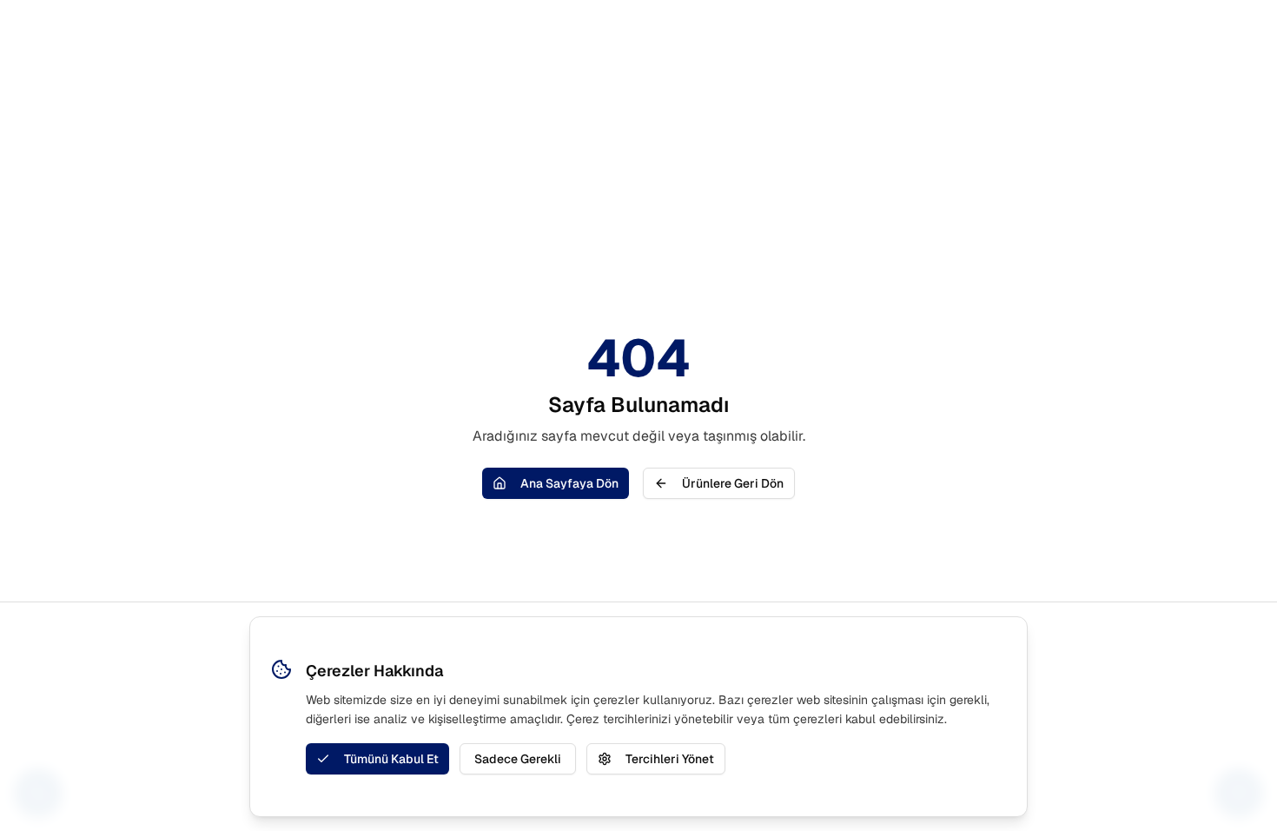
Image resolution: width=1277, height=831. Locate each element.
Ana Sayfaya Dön (569, 483)
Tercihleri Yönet (669, 759)
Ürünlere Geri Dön (733, 483)
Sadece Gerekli (517, 759)
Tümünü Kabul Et (391, 759)
